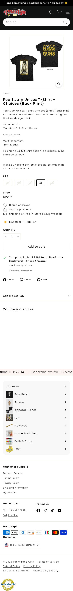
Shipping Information (15, 487)
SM (9, 183)
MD (20, 183)
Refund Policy (11, 477)
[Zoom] (58, 84)
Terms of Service (12, 473)
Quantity (9, 230)
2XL (53, 183)
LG (31, 183)
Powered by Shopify (45, 570)
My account (10, 492)
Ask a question (13, 296)
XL (40, 182)
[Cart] (59, 12)
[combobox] (36, 22)
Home (6, 93)
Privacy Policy (11, 482)
